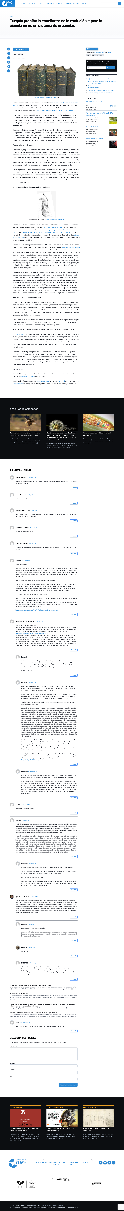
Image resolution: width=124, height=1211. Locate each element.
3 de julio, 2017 (31, 947)
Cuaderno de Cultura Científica (23, 1207)
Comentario (14, 1046)
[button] (8, 49)
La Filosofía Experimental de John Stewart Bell (101, 90)
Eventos (50, 1162)
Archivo (38, 1162)
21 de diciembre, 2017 (25, 1022)
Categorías (44, 1162)
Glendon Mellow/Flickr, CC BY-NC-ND (55, 219)
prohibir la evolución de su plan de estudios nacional (54, 110)
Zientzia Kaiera (16, 1107)
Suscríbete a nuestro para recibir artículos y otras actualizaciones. (100, 63)
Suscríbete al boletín (74, 1163)
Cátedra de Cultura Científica (59, 1163)
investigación (20, 334)
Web (11, 1076)
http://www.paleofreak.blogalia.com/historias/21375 (32, 633)
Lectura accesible (21, 49)
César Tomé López (43, 381)
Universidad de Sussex (27, 376)
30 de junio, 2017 (32, 657)
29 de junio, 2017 (32, 477)
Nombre (12, 1063)
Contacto (85, 1162)
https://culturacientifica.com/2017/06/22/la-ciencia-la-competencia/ (37, 610)
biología (88, 55)
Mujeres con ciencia (54, 1107)
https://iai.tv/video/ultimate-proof (31, 760)
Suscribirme (110, 68)
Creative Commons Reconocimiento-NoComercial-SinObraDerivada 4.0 (60, 1207)
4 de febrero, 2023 (33, 963)
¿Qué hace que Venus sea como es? (98, 79)
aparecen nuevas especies (53, 227)
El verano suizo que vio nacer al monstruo (100, 93)
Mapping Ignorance (91, 1107)
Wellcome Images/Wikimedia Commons (45, 97)
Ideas (11, 16)
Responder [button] (74, 487)
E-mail (12, 1069)
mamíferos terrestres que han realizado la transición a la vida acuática (47, 232)
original (62, 381)
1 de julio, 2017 (26, 820)
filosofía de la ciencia (97, 55)
